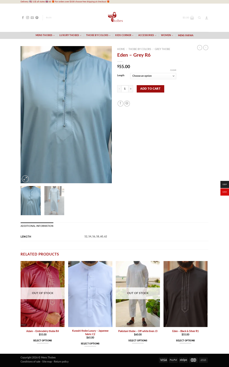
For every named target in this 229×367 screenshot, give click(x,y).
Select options (42, 341)
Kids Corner (123, 35)
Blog (49, 18)
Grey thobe (162, 49)
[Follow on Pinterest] (36, 17)
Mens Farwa (186, 35)
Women (166, 35)
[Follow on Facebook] (22, 17)
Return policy (61, 361)
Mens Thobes (44, 35)
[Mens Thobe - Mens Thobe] (115, 17)
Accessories (146, 35)
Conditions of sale (30, 361)
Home (121, 49)
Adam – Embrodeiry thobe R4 (42, 331)
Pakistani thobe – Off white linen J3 (137, 331)
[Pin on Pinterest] (127, 103)
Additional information (37, 226)
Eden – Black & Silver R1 (185, 331)
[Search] (199, 17)
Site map (47, 361)
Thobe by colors (139, 49)
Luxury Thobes (69, 35)
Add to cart (150, 88)
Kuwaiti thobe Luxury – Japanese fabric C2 (90, 333)
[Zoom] (25, 178)
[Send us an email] (32, 17)
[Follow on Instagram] (27, 17)
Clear (173, 70)
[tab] (37, 226)
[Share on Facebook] (120, 103)
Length (120, 75)
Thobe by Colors (97, 35)
